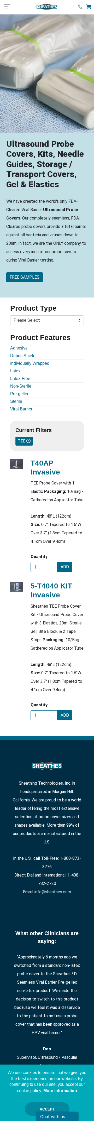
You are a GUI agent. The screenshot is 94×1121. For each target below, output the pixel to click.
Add (65, 566)
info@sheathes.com (52, 891)
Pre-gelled (20, 394)
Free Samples (24, 277)
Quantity (39, 556)
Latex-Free (20, 378)
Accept (47, 1109)
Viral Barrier (21, 409)
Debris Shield (23, 355)
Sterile (16, 401)
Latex (15, 371)
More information (60, 1090)
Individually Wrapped (29, 363)
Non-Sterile (20, 386)
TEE (22, 441)
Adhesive (19, 348)
